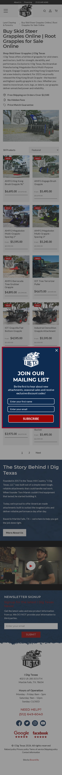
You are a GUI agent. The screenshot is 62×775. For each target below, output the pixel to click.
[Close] (56, 350)
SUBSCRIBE (31, 418)
